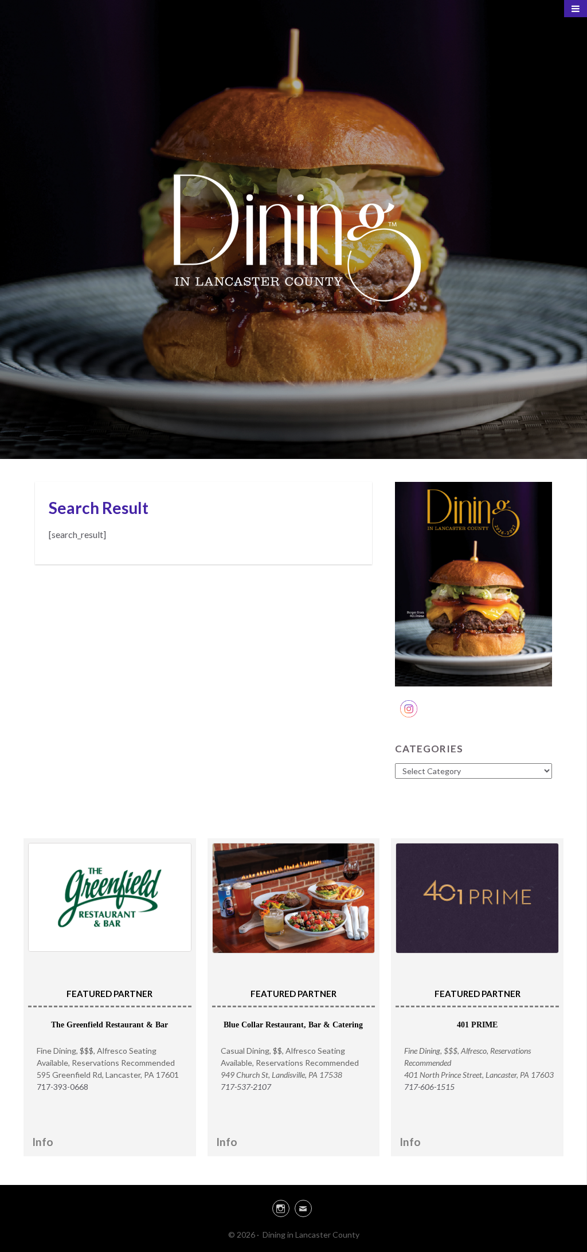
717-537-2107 (246, 1087)
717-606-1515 (429, 1087)
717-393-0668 (62, 1087)
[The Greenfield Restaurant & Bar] (109, 897)
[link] (293, 1206)
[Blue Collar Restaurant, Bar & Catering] (293, 898)
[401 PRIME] (477, 898)
